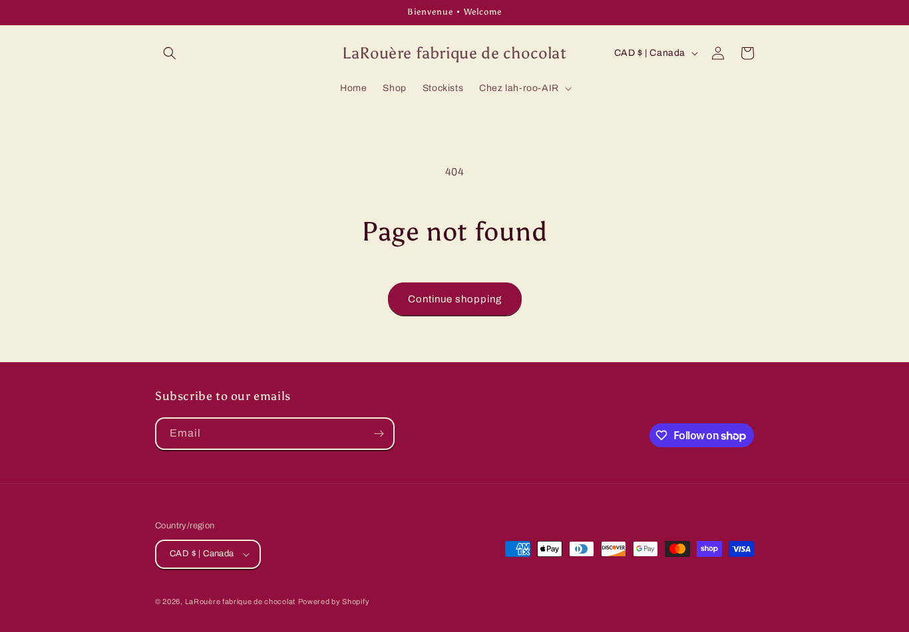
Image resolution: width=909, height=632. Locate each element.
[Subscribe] (378, 433)
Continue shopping (455, 299)
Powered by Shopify (334, 601)
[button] (169, 53)
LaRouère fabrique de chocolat (240, 601)
